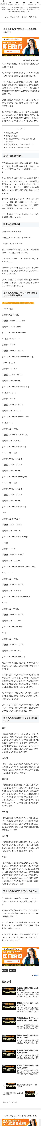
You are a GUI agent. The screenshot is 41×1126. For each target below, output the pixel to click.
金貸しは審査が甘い (12, 133)
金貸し (6, 970)
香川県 (13, 970)
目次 (17, 128)
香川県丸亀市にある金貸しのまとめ (18, 147)
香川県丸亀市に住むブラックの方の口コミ (20, 144)
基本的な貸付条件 (12, 136)
